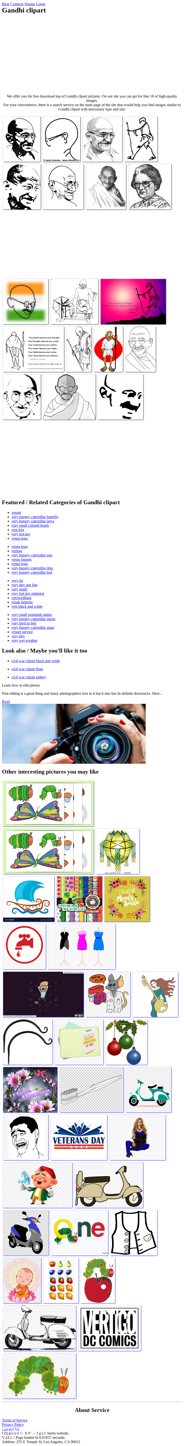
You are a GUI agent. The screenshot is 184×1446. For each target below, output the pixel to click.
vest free (18, 530)
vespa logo (20, 538)
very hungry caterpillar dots (32, 568)
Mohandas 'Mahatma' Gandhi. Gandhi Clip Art (108, 361)
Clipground (24, 1431)
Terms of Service (15, 1420)
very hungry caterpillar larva (33, 521)
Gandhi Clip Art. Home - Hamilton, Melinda (138, 151)
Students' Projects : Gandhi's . (74, 361)
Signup (29, 4)
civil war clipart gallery (29, 677)
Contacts (16, 4)
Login (40, 4)
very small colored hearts (30, 525)
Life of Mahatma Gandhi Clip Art (125, 317)
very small (19, 589)
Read (6, 702)
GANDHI (10, 317)
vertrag (17, 551)
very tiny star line (25, 585)
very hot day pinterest (28, 593)
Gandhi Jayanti (14, 365)
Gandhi (9, 413)
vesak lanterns (22, 602)
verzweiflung (21, 598)
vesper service (22, 632)
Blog (5, 4)
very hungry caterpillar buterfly (35, 517)
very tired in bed (24, 623)
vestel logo (20, 564)
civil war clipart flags (27, 669)
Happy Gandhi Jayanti (67, 317)
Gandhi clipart (54, 413)
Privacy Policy (13, 1425)
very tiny (18, 636)
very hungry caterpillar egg (32, 555)
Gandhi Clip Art (98, 203)
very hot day (21, 534)
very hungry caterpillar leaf (32, 572)
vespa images (22, 559)
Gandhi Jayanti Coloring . (101, 155)
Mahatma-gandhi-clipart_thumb (56, 153)
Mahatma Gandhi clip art (21, 203)
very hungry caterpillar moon (33, 619)
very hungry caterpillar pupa (33, 627)
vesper (16, 512)
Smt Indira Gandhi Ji (144, 203)
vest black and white (27, 606)
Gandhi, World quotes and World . (139, 363)
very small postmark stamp (32, 615)
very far (17, 580)
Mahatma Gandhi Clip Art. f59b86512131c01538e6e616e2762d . (68, 199)
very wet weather (25, 640)
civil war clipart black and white (36, 661)
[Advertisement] (92, 54)
